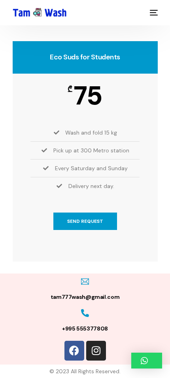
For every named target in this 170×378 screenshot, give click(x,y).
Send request (85, 221)
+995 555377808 (85, 328)
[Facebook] (74, 351)
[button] (146, 361)
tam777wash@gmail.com (85, 296)
